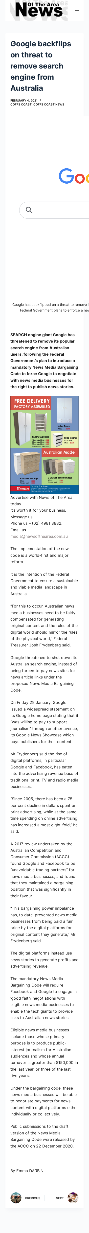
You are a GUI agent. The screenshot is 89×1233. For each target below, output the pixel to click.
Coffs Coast (21, 104)
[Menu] (77, 10)
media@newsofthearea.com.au (39, 536)
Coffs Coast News (48, 104)
